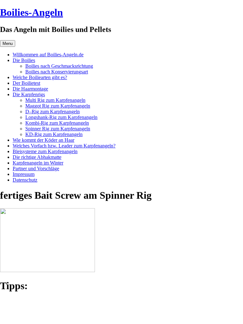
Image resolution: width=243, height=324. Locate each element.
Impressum (23, 174)
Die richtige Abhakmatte (37, 157)
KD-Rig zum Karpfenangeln (54, 134)
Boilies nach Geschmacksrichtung (59, 66)
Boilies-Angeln (31, 12)
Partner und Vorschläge (36, 168)
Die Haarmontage (30, 88)
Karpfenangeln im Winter (38, 162)
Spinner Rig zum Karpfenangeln (57, 128)
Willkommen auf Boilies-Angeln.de (48, 54)
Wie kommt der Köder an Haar (43, 140)
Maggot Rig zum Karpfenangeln (57, 106)
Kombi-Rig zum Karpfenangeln (57, 123)
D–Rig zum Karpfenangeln (52, 111)
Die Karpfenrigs (29, 94)
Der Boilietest (26, 83)
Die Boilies (24, 60)
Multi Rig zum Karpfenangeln (55, 100)
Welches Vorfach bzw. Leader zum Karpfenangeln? (64, 145)
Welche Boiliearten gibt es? (40, 77)
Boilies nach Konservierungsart (56, 71)
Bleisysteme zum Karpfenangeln (45, 151)
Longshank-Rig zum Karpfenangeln (61, 117)
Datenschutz (25, 180)
